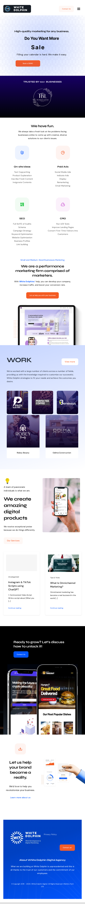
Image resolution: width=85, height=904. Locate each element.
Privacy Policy (50, 834)
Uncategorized (13, 577)
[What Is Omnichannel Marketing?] (63, 556)
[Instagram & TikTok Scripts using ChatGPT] (21, 563)
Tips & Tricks (55, 578)
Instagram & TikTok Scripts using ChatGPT (19, 586)
